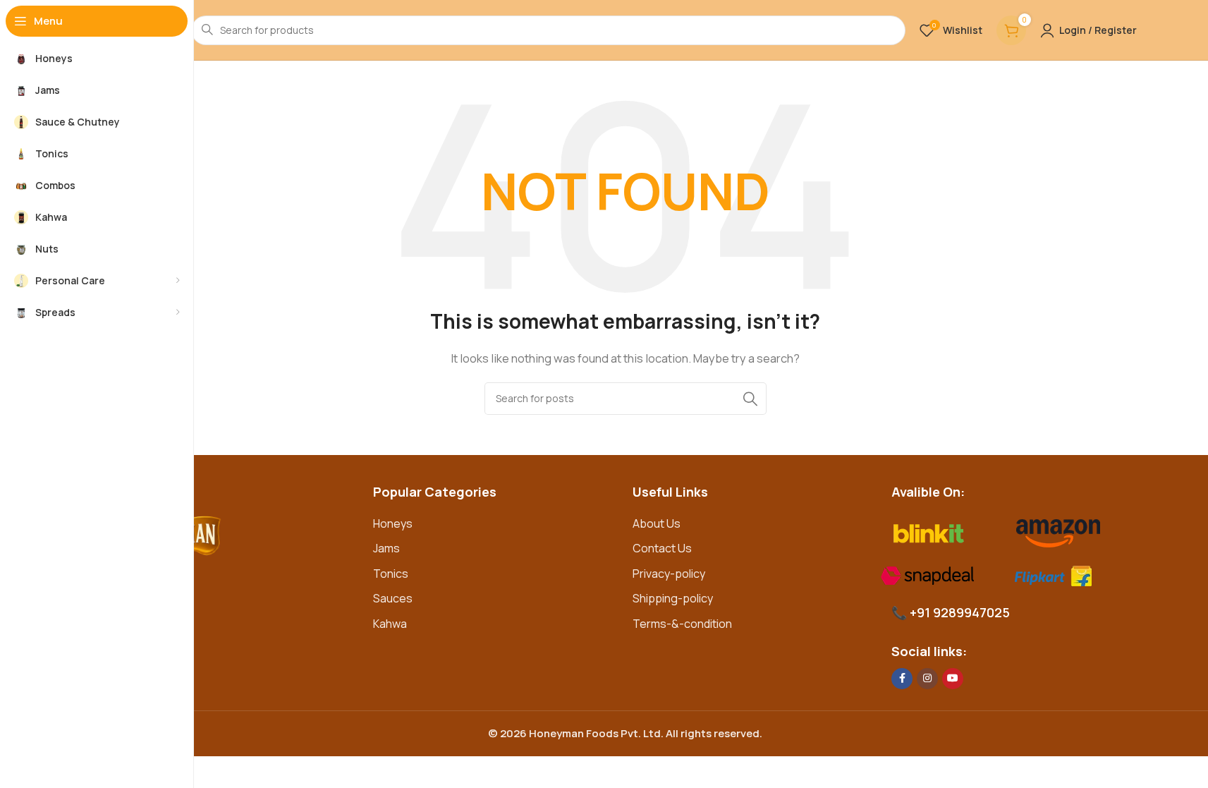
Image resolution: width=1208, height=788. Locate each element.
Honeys (393, 523)
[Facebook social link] (902, 678)
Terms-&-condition (682, 623)
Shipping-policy (673, 598)
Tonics (390, 573)
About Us (657, 523)
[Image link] (241, 540)
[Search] (750, 398)
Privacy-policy (669, 573)
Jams (386, 548)
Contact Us (662, 548)
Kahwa (390, 623)
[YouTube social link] (952, 678)
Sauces (393, 598)
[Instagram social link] (927, 678)
